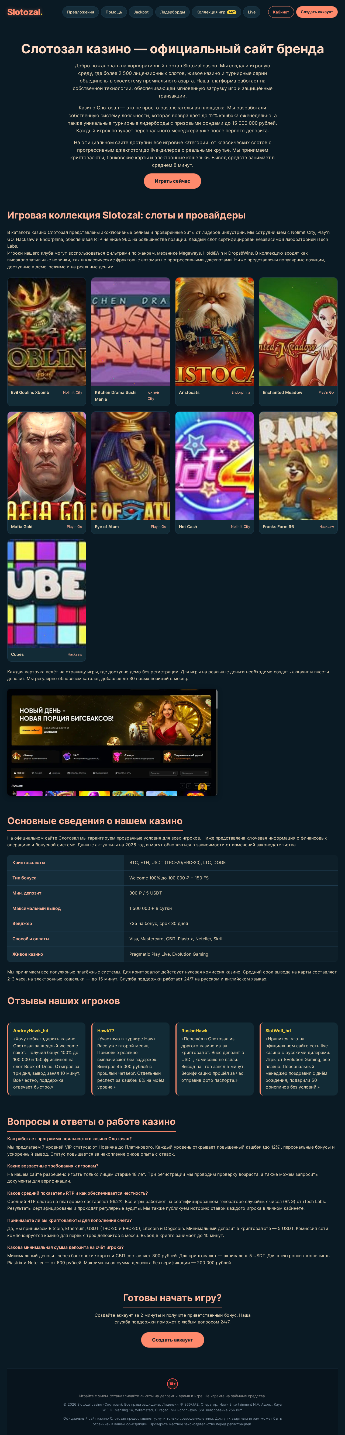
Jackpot (141, 12)
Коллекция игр (215, 12)
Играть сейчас (172, 181)
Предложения (80, 12)
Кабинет (281, 12)
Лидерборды (172, 12)
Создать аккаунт (317, 11)
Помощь (114, 12)
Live (252, 12)
